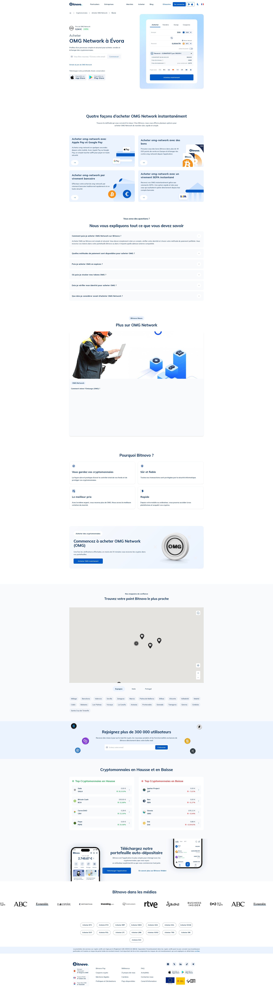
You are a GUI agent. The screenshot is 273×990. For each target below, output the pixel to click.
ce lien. (197, 951)
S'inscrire (167, 4)
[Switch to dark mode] (197, 4)
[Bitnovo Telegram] (193, 964)
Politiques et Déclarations (106, 981)
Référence (126, 968)
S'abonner (161, 747)
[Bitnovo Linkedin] (180, 964)
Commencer (114, 57)
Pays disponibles (128, 981)
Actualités (145, 973)
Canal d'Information (149, 981)
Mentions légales (102, 977)
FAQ (142, 968)
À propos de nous (128, 973)
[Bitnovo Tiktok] (187, 964)
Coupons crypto (102, 973)
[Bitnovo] (75, 4)
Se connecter (179, 4)
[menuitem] (95, 4)
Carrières (125, 977)
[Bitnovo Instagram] (168, 964)
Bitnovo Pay (100, 968)
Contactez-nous (147, 977)
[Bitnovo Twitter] (174, 964)
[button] (202, 4)
